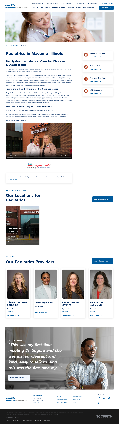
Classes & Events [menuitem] (74, 8)
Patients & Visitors (77, 396)
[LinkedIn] (99, 403)
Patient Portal (76, 399)
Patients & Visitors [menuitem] (59, 8)
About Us (58, 396)
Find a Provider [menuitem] (89, 8)
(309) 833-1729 (12, 179)
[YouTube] (104, 398)
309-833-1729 (13, 232)
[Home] (16, 6)
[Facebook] (99, 398)
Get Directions (37, 403)
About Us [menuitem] (35, 8)
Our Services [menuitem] (45, 8)
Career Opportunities (62, 402)
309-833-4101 (37, 395)
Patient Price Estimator (62, 399)
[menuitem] (8, 421)
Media (74, 402)
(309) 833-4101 (109, 3)
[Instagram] (109, 398)
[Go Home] (6, 45)
